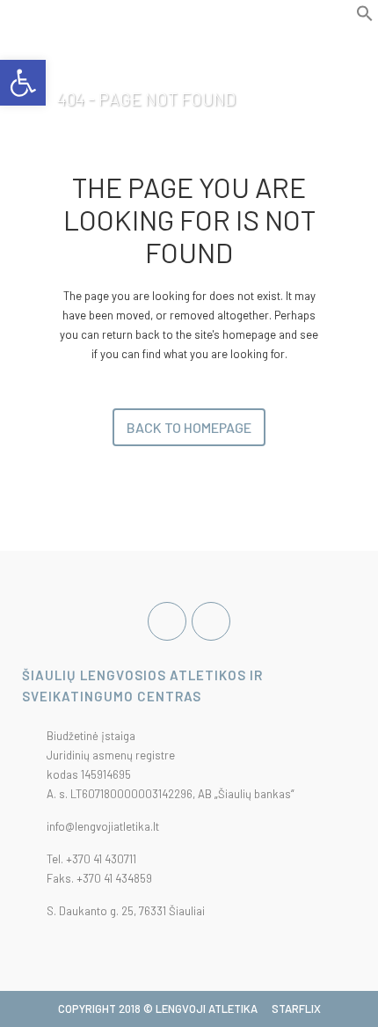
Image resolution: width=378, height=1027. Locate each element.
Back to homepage (189, 427)
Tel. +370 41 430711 (91, 859)
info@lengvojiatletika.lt (103, 826)
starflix (296, 1008)
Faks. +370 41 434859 (99, 878)
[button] (365, 18)
